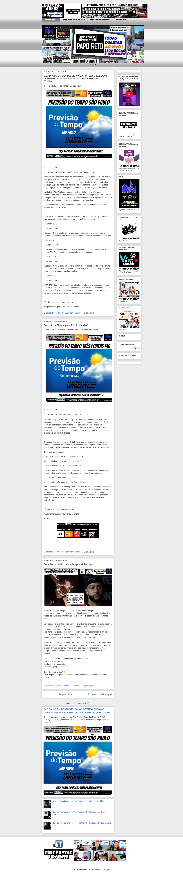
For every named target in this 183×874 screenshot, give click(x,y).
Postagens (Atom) (81, 703)
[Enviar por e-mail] (85, 313)
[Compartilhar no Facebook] (91, 313)
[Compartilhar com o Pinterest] (93, 313)
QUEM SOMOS (122, 20)
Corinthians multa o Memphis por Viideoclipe (68, 564)
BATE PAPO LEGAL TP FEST (74, 20)
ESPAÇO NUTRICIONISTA (100, 20)
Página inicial (51, 20)
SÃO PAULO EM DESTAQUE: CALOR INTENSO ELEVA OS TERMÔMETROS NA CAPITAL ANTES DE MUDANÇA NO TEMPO (76, 78)
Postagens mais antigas (99, 694)
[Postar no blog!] (87, 313)
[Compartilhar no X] (89, 313)
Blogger (106, 869)
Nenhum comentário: (71, 313)
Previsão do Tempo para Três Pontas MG (66, 325)
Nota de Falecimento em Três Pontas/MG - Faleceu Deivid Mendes (80, 801)
